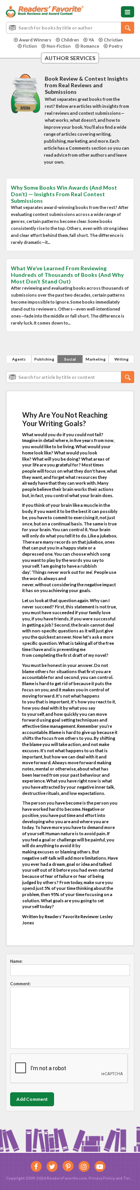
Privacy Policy (102, 1178)
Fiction (30, 45)
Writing (121, 359)
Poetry (115, 45)
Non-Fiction (59, 45)
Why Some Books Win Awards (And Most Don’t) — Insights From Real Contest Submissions (64, 194)
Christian (113, 39)
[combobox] (70, 27)
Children (70, 39)
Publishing (44, 359)
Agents (19, 359)
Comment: (20, 983)
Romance (89, 45)
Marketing (96, 359)
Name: (16, 961)
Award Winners (35, 39)
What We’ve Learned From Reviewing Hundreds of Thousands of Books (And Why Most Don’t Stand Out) (67, 275)
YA (91, 39)
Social (70, 359)
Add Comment (32, 1099)
